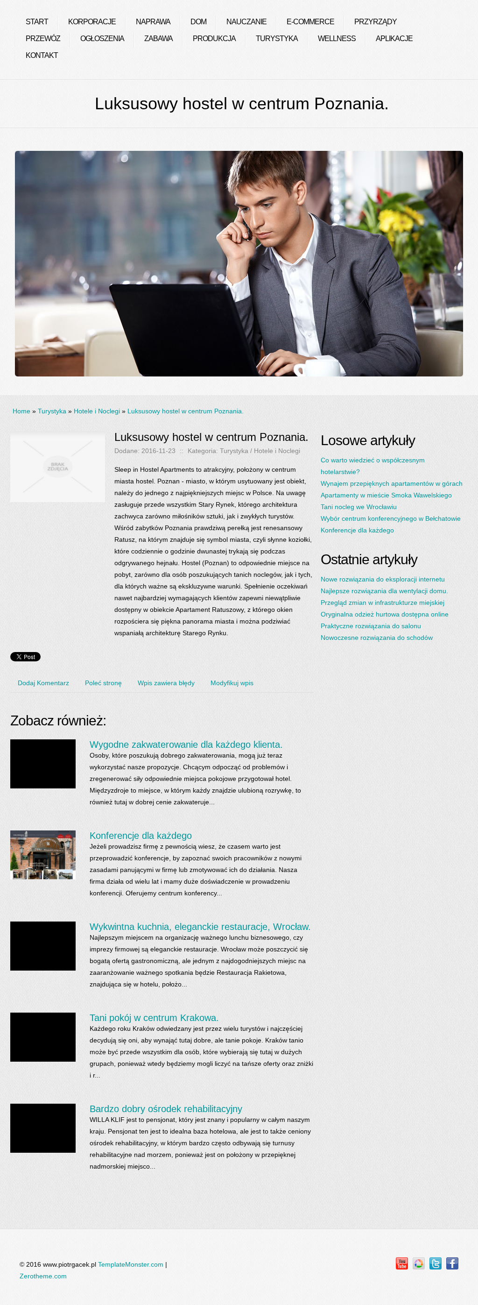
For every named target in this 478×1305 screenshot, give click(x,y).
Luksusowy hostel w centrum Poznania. (185, 411)
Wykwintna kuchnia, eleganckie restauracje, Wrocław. (200, 927)
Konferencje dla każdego (141, 835)
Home (21, 411)
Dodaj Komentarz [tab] (43, 683)
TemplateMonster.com (130, 1264)
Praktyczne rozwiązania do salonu (371, 626)
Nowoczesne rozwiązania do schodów (377, 637)
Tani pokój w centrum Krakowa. (154, 1018)
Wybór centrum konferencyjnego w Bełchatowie (391, 518)
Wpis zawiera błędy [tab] (166, 683)
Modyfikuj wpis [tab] (232, 683)
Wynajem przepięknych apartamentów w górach (392, 483)
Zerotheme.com (43, 1276)
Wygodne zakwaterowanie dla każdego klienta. (186, 744)
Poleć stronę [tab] (103, 683)
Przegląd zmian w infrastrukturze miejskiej (382, 602)
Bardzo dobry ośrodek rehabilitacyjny (166, 1109)
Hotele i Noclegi (97, 411)
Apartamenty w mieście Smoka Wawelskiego (386, 495)
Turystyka (52, 411)
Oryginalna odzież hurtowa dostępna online (385, 614)
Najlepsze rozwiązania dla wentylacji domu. (384, 591)
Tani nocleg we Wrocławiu (359, 507)
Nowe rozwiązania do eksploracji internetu (383, 579)
